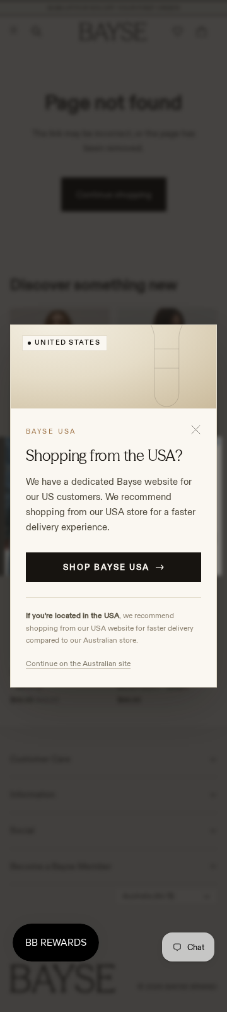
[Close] (195, 429)
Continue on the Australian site (78, 663)
